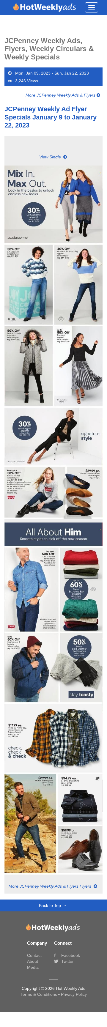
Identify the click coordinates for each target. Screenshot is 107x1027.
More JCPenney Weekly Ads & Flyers (61, 95)
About (32, 961)
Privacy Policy (74, 994)
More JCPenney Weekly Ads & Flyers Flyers (50, 886)
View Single (50, 157)
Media (33, 967)
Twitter (67, 961)
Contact (34, 955)
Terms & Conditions (39, 994)
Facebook (70, 955)
